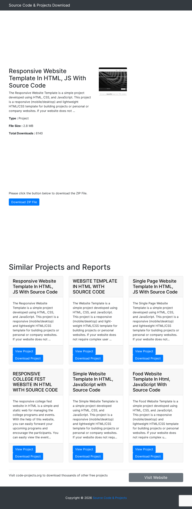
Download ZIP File (24, 202)
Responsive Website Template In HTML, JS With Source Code (35, 286)
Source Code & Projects (110, 498)
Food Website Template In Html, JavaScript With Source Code (151, 382)
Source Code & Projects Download (39, 5)
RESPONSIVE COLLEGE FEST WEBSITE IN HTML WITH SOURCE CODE (35, 382)
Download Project (28, 358)
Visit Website (155, 477)
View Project (24, 351)
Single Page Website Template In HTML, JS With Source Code (155, 286)
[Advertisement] (96, 41)
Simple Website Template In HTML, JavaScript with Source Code (93, 382)
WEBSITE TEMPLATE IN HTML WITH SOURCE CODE (95, 286)
